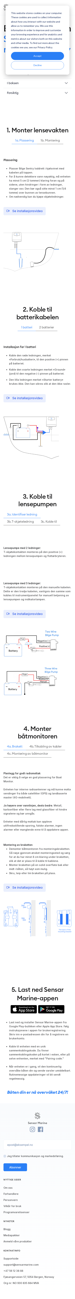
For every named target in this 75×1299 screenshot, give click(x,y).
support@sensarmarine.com (21, 1264)
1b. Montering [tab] (50, 140)
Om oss (8, 1187)
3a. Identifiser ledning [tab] (22, 514)
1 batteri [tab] (26, 327)
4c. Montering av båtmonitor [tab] (27, 754)
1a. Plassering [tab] (24, 140)
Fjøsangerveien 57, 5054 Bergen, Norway (28, 1276)
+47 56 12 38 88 (13, 1270)
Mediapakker (11, 1235)
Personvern (10, 1199)
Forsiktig (12, 93)
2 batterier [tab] (46, 327)
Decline (37, 65)
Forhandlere (10, 1193)
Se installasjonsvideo (27, 211)
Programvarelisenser (16, 1212)
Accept (37, 55)
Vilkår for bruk (12, 1206)
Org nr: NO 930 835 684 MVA (21, 1283)
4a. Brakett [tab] (14, 746)
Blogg (6, 1229)
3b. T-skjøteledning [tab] (20, 521)
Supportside (10, 1258)
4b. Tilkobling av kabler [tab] (45, 746)
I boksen (13, 83)
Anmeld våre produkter (17, 1241)
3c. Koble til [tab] (49, 521)
